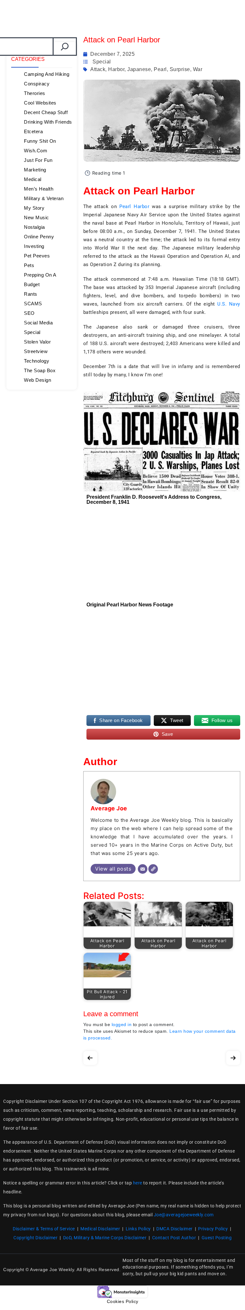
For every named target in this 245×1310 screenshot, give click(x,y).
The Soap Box (40, 370)
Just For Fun (38, 160)
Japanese (139, 69)
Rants (30, 294)
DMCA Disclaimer (174, 1228)
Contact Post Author (174, 1237)
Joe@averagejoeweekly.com (184, 1214)
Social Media (38, 322)
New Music (36, 217)
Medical (32, 179)
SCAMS (33, 303)
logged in (122, 1024)
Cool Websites (40, 102)
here (137, 1182)
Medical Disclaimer (100, 1228)
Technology (36, 361)
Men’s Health (38, 189)
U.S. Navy (228, 304)
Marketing (35, 169)
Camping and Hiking (46, 74)
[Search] (65, 46)
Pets (29, 265)
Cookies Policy (122, 1301)
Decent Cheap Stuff (46, 112)
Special (32, 332)
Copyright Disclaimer (35, 1237)
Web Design (37, 380)
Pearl (160, 69)
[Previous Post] (90, 1056)
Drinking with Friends (48, 122)
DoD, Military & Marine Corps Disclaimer (105, 1237)
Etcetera (33, 131)
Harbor (116, 69)
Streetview (36, 351)
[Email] (142, 869)
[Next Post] (233, 1056)
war (198, 69)
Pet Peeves (37, 255)
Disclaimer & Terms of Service (44, 1228)
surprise (180, 69)
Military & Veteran (43, 198)
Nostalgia (34, 227)
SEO (29, 313)
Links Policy (138, 1228)
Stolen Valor (37, 341)
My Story (34, 208)
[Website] (153, 869)
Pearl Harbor (134, 206)
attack (97, 69)
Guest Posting (217, 1237)
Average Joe (109, 808)
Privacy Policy (213, 1228)
